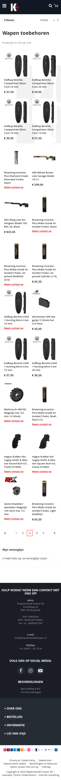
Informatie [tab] (16, 725)
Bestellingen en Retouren (43, 763)
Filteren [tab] (9, 20)
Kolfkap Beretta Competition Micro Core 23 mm (15, 83)
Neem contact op (13, 187)
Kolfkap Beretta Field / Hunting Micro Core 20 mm (44, 366)
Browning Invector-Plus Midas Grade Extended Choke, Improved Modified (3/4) (16, 272)
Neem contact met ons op (24, 766)
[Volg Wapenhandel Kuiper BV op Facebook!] (20, 670)
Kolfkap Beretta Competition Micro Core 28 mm (43, 83)
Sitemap (46, 766)
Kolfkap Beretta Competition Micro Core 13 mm (43, 129)
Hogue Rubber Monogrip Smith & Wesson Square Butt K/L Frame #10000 (44, 462)
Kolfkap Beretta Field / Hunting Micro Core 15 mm (16, 366)
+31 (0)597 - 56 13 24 (30, 648)
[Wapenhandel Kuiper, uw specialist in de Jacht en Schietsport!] (19, 7)
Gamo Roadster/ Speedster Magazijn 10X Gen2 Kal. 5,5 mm (15, 509)
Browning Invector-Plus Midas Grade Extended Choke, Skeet (44, 223)
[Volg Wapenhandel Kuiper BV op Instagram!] (30, 670)
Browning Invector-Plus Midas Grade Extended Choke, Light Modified (44, 509)
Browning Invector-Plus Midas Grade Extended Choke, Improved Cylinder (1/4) (44, 271)
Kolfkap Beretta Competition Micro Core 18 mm (15, 129)
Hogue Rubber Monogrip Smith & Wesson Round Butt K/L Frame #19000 (16, 462)
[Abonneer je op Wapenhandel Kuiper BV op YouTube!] (40, 670)
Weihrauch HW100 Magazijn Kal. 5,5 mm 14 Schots (15, 413)
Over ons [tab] (14, 708)
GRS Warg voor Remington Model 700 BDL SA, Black (15, 223)
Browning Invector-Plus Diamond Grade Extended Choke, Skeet (16, 178)
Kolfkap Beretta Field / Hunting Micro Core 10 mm (16, 320)
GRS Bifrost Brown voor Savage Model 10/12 (43, 176)
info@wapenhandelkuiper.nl (30, 637)
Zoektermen (45, 760)
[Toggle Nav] (4, 5)
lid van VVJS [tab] (16, 733)
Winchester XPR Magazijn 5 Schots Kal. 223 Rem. (44, 320)
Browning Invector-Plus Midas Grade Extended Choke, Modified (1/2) (44, 414)
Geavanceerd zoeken (15, 763)
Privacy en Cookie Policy (22, 760)
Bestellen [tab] (14, 717)
